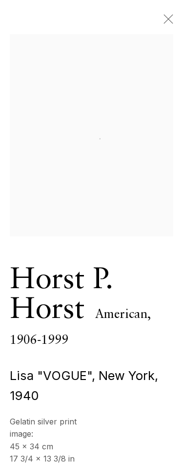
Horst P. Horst (61, 295)
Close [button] (166, 22)
